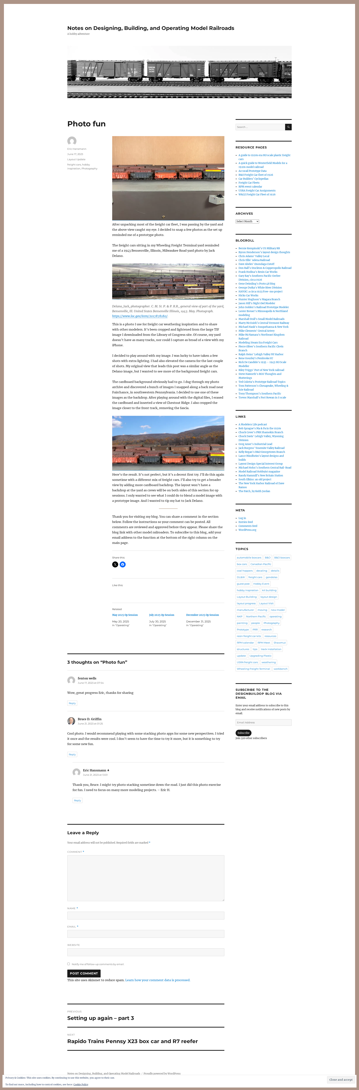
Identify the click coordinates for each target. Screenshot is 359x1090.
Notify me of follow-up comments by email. (98, 964)
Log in (242, 518)
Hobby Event (261, 583)
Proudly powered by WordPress (162, 1073)
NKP (239, 616)
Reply (72, 703)
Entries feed (246, 522)
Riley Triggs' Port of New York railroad (261, 370)
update (241, 655)
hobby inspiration (247, 590)
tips (255, 649)
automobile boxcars (249, 557)
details (275, 570)
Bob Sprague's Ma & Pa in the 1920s (260, 428)
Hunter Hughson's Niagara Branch (259, 299)
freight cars (74, 164)
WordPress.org (247, 530)
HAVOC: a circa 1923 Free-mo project (261, 291)
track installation (271, 649)
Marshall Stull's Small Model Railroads (262, 319)
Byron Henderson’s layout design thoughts (264, 252)
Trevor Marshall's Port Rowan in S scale (262, 397)
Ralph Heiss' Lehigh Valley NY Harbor (261, 354)
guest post (243, 583)
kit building (269, 590)
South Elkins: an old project (255, 479)
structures (243, 649)
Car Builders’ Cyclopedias (254, 178)
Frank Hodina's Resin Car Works (258, 272)
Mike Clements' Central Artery (256, 330)
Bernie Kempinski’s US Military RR (259, 248)
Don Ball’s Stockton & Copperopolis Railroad (265, 268)
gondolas (271, 577)
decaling (261, 570)
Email (73, 926)
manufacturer (245, 609)
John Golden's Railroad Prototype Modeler (264, 307)
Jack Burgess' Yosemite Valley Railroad (262, 448)
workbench (281, 668)
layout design (268, 596)
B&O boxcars (282, 557)
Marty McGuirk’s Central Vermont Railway (264, 323)
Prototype (243, 629)
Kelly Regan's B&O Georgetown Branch (262, 452)
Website (73, 944)
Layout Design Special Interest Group (261, 463)
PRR (255, 629)
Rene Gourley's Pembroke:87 (256, 358)
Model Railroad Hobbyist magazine (259, 471)
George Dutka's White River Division (260, 287)
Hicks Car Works (248, 295)
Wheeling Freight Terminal (253, 668)
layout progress (246, 603)
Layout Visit (266, 603)
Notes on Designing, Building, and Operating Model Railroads (150, 28)
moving (262, 609)
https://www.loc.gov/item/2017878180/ (140, 316)
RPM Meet (264, 642)
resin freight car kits (249, 636)
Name (72, 908)
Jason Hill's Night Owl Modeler (257, 303)
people (255, 622)
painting (242, 622)
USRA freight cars (247, 662)
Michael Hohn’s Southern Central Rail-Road (265, 467)
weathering (269, 662)
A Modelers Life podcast (253, 424)
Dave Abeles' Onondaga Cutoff (256, 264)
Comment (75, 851)
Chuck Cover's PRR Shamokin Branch (261, 432)
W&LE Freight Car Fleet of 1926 (257, 194)
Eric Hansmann (76, 148)
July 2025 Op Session (161, 615)
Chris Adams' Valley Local (254, 256)
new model (278, 609)
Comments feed (248, 526)
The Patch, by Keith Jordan (254, 491)
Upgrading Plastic (260, 655)
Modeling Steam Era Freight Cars (258, 342)
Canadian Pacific (261, 564)
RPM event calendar (250, 186)
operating (276, 616)
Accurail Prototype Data (252, 171)
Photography (89, 168)
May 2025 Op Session (125, 615)
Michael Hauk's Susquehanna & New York (264, 326)
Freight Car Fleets (249, 182)
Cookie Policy (80, 1084)
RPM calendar (245, 642)
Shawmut (280, 642)
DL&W (241, 577)
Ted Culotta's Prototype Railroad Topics (262, 381)
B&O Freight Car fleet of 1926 (256, 174)
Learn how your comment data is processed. (157, 980)
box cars (242, 564)
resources (270, 636)
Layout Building (247, 596)
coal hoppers (245, 570)
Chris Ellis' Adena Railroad (254, 260)
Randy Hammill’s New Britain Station (261, 475)
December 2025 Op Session (202, 615)
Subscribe (243, 733)
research (266, 629)
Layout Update (76, 159)
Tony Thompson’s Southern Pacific (260, 393)
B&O (268, 557)
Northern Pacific (256, 616)
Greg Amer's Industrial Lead (255, 444)
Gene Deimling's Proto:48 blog (257, 283)
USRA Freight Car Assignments (257, 190)
